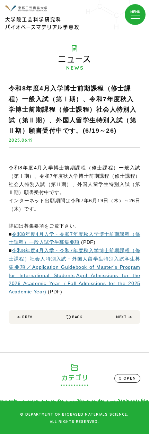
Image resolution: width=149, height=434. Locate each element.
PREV (27, 317)
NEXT (121, 317)
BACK (77, 317)
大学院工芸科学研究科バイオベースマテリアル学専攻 (42, 23)
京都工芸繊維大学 (26, 8)
